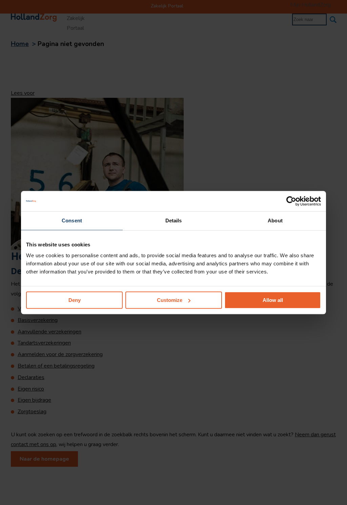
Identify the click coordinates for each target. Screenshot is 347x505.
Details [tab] (173, 220)
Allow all (273, 300)
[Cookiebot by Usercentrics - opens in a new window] (291, 201)
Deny (74, 300)
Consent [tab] (72, 220)
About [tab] (275, 220)
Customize (169, 300)
